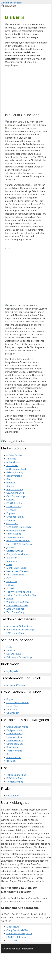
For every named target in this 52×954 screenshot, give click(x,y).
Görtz (9, 646)
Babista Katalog (14, 472)
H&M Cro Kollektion (16, 936)
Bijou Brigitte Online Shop (20, 629)
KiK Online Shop (14, 778)
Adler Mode (12, 462)
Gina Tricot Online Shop (18, 526)
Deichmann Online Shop (19, 657)
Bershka (10, 482)
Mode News (12, 926)
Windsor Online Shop (17, 601)
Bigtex (9, 699)
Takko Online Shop (16, 774)
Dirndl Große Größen (17, 702)
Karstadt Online (14, 550)
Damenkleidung (14, 733)
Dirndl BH (11, 940)
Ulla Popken (12, 712)
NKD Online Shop (15, 574)
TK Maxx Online (14, 781)
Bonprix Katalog (14, 489)
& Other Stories (14, 455)
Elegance (11, 509)
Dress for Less (13, 506)
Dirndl (9, 753)
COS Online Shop (15, 503)
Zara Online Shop (15, 608)
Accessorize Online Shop (19, 626)
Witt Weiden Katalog (17, 605)
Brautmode (12, 747)
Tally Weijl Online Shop (18, 591)
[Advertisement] (25, 92)
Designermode (14, 730)
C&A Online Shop (15, 492)
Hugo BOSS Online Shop (19, 543)
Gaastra (10, 520)
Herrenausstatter (15, 537)
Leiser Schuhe (13, 653)
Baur (9, 479)
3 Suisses (11, 458)
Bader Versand (14, 475)
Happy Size (12, 705)
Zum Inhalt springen (11, 2)
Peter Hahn (12, 709)
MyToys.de (12, 671)
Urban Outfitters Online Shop (21, 595)
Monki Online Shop (16, 567)
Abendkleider (13, 757)
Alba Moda (12, 465)
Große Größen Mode (17, 726)
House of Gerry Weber (18, 540)
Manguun (11, 560)
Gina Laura (12, 523)
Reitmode (11, 760)
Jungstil (10, 547)
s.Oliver (10, 584)
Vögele (9, 598)
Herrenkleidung (14, 737)
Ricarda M (11, 581)
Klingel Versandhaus (17, 554)
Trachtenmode (14, 750)
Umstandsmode (14, 743)
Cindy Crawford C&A (17, 930)
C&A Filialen (12, 795)
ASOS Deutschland (16, 468)
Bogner (10, 485)
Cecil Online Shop (15, 496)
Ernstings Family (15, 516)
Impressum (27, 948)
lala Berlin (11, 557)
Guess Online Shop (16, 530)
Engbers (10, 513)
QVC (8, 578)
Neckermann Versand (17, 571)
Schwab (10, 588)
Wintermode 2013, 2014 (19, 933)
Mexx (9, 564)
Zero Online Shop (15, 612)
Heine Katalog (13, 533)
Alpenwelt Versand (16, 685)
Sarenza (10, 650)
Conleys (10, 499)
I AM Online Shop (15, 632)
